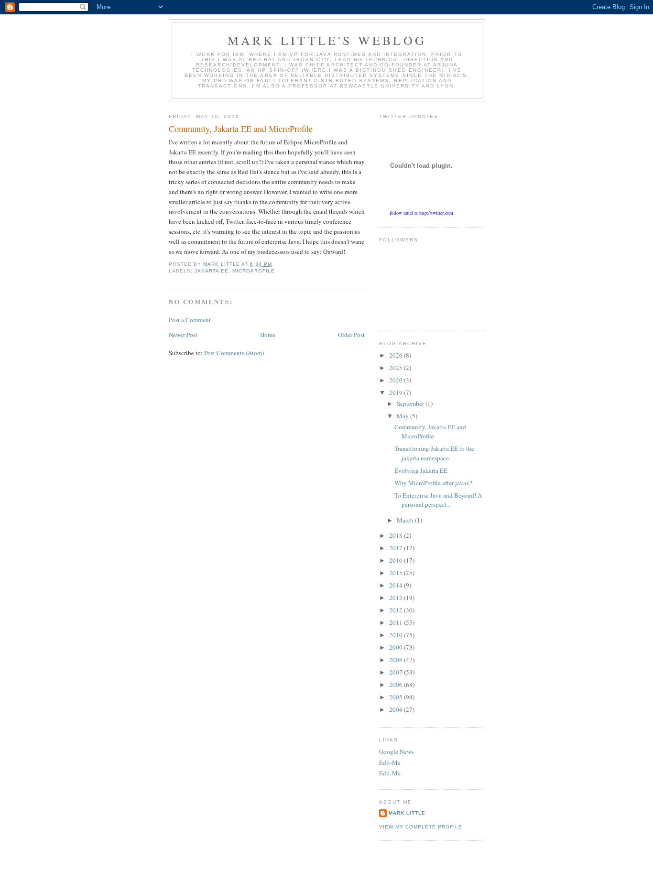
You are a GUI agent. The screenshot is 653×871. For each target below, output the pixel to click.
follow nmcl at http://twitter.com (421, 212)
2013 (396, 597)
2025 (396, 367)
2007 (396, 672)
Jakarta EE (212, 270)
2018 (396, 535)
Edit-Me (390, 762)
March (406, 520)
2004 (396, 709)
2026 (396, 355)
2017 (396, 548)
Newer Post (183, 334)
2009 (396, 647)
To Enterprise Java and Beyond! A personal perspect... (438, 500)
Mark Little (407, 813)
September (411, 403)
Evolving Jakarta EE (420, 470)
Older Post (351, 334)
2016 (396, 560)
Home (267, 334)
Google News (396, 751)
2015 (396, 572)
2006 (396, 684)
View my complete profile (420, 826)
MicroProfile (253, 270)
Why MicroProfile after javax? (433, 483)
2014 (396, 585)
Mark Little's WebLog (327, 40)
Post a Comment (190, 320)
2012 (396, 610)
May (403, 416)
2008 (396, 659)
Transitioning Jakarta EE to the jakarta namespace (434, 453)
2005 (396, 697)
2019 (396, 392)
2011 (396, 622)
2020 (396, 380)
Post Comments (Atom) (234, 352)
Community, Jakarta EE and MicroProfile (430, 432)
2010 (396, 635)
